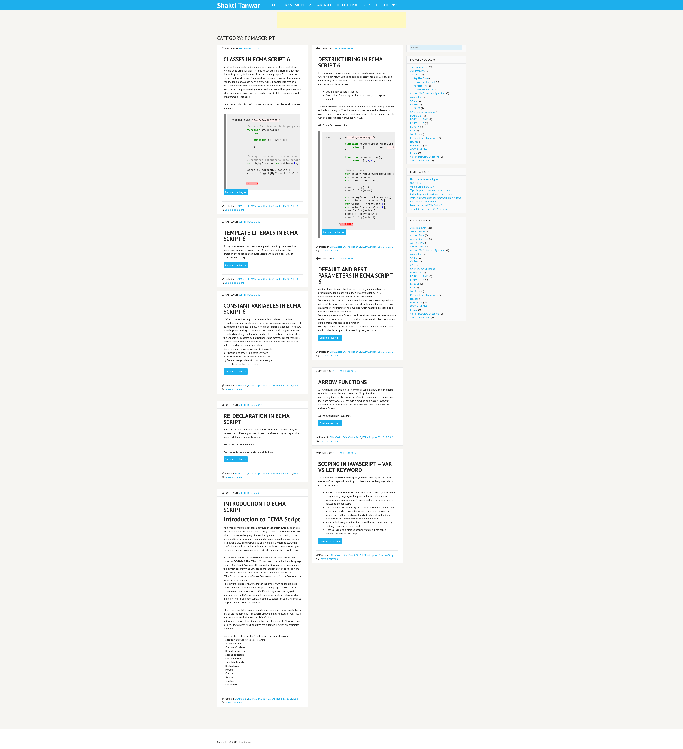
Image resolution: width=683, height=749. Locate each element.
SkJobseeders (303, 5)
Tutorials (285, 5)
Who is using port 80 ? (422, 186)
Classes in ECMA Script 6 (423, 201)
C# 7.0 (413, 104)
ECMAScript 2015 (257, 206)
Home (272, 5)
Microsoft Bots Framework (424, 138)
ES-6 (295, 206)
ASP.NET (414, 74)
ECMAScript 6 (275, 206)
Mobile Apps (390, 5)
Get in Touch (371, 5)
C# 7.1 (417, 108)
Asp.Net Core (421, 78)
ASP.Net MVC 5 (425, 89)
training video (324, 5)
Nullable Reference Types (424, 179)
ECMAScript (241, 206)
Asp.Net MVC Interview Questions (428, 93)
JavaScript (389, 555)
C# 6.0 (413, 100)
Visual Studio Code (420, 160)
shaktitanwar (244, 742)
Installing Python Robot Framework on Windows (435, 197)
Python (413, 153)
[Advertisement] (341, 20)
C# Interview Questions (422, 112)
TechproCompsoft (348, 5)
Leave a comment (234, 209)
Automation (416, 97)
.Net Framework (418, 67)
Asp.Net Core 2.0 (426, 82)
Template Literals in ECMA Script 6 (428, 209)
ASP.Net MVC (420, 85)
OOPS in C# (416, 145)
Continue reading (235, 192)
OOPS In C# (416, 182)
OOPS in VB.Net (418, 149)
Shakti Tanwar (238, 5)
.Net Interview (417, 70)
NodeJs (414, 141)
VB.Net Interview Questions (424, 156)
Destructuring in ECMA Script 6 (426, 205)
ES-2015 (287, 206)
